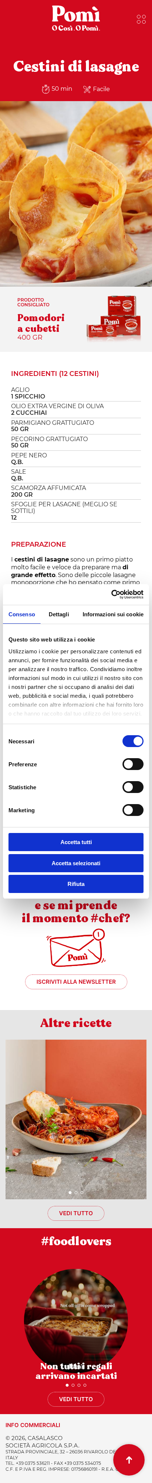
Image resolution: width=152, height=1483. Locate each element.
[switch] (133, 764)
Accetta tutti (76, 842)
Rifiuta (76, 884)
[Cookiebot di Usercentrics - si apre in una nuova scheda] (111, 594)
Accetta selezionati (76, 863)
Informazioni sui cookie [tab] (113, 614)
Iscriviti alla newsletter (76, 981)
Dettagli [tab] (59, 614)
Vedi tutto (76, 1213)
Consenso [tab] (21, 614)
